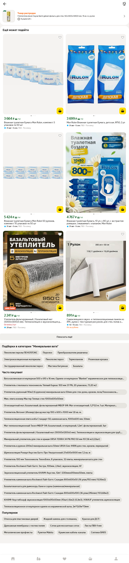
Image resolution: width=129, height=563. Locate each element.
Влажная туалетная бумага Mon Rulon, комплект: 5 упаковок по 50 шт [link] (29, 123)
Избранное (64, 559)
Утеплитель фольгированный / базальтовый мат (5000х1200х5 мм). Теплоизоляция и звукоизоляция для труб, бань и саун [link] (33, 320)
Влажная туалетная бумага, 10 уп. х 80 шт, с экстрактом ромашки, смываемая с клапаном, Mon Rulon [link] (95, 222)
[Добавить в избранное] (60, 37)
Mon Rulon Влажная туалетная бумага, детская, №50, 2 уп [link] (96, 122)
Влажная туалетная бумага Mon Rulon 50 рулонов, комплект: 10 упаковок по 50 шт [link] (29, 222)
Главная (13, 559)
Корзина (90, 559)
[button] (5, 4)
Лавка (39, 559)
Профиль (116, 559)
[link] (20, 352)
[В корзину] (60, 111)
